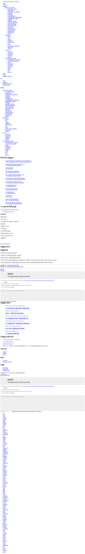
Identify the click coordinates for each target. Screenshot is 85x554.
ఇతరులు (9, 33)
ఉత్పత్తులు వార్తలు (6, 370)
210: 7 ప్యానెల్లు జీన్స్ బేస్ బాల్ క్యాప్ (12, 265)
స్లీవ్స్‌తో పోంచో (10, 63)
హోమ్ (4, 3)
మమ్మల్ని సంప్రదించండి (7, 76)
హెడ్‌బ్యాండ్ (10, 40)
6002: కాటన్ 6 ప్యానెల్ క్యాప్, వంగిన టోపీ (14, 328)
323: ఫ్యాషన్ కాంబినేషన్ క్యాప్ (12, 333)
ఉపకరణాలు (7, 35)
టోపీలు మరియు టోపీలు (10, 7)
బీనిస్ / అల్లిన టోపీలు (12, 24)
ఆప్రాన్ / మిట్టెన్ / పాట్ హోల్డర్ (13, 46)
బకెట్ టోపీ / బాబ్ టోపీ (12, 21)
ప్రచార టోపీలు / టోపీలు (12, 9)
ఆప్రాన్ (9, 68)
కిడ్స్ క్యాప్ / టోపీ (11, 28)
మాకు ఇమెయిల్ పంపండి (5, 243)
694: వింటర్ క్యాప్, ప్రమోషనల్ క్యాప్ (12, 172)
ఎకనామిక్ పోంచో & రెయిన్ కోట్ (14, 59)
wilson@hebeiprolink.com (8, 341)
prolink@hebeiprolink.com (8, 343)
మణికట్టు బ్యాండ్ (11, 42)
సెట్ (8, 43)
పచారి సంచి (10, 51)
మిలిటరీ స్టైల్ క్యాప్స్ (11, 15)
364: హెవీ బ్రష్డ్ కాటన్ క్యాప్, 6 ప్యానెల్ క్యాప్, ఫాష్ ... (17, 318)
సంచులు (7, 50)
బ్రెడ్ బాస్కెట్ (10, 47)
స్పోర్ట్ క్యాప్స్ (10, 14)
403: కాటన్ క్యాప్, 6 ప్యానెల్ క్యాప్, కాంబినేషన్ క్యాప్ (17, 308)
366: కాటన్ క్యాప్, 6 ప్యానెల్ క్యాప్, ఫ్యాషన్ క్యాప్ (14, 182)
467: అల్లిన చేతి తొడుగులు (10, 193)
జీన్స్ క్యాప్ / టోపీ (11, 31)
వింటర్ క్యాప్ (10, 26)
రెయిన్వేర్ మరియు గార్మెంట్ (10, 58)
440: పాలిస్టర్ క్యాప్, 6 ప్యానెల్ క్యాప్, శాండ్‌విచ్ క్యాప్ (17, 323)
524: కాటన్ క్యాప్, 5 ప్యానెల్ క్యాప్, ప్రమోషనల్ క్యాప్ (15, 179)
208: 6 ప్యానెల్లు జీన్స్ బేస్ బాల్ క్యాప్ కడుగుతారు (14, 266)
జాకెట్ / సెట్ (10, 66)
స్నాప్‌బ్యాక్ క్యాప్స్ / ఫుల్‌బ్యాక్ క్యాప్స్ (15, 17)
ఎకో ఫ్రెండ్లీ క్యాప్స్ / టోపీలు (13, 22)
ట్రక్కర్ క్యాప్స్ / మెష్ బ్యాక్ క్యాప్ (14, 11)
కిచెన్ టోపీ (10, 20)
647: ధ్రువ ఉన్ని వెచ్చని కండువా (11, 189)
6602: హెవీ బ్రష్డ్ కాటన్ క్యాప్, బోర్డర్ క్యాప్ (13, 165)
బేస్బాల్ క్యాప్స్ (11, 10)
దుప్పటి (9, 39)
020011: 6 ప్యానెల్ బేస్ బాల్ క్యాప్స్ (12, 200)
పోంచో (9, 62)
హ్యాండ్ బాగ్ (10, 54)
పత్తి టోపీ (2, 269)
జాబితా (4, 74)
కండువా (9, 36)
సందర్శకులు (10, 13)
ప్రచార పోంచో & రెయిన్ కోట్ (13, 61)
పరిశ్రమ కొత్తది (5, 369)
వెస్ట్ (8, 70)
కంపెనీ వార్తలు (5, 367)
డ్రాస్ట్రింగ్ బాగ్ (10, 52)
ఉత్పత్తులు (5, 6)
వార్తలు (4, 73)
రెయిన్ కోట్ (10, 65)
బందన (9, 44)
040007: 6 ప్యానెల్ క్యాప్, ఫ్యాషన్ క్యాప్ (14, 313)
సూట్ (9, 69)
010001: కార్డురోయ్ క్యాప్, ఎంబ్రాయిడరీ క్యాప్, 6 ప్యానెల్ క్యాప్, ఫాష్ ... (18, 161)
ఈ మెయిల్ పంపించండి (4, 375)
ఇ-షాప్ (4, 354)
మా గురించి (5, 5)
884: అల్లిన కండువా (9, 168)
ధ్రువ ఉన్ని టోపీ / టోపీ (12, 25)
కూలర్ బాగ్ (10, 55)
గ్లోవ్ (8, 37)
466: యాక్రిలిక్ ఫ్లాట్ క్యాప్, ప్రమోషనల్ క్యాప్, (13, 203)
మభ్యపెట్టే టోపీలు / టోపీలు (13, 18)
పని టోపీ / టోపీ (11, 32)
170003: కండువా (8, 196)
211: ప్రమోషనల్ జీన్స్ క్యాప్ (10, 186)
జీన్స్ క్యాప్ (2, 270)
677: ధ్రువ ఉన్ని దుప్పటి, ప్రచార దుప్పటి (12, 175)
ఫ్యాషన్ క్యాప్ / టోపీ (12, 29)
